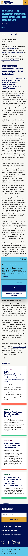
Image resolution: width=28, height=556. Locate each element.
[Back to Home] (7, 2)
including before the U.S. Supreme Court (13, 348)
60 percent (22, 349)
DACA (3, 27)
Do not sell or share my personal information (14, 294)
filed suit (20, 96)
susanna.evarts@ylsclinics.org (9, 60)
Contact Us (6, 526)
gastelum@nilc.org (11, 49)
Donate (18, 526)
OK (14, 287)
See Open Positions (9, 530)
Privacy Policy (17, 549)
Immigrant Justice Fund (11, 535)
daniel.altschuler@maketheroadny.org (12, 52)
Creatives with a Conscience (8, 553)
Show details (20, 282)
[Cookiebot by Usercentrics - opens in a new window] (20, 259)
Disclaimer (9, 549)
